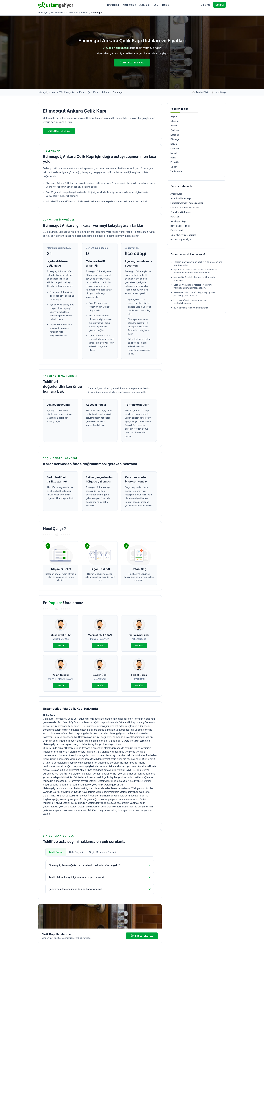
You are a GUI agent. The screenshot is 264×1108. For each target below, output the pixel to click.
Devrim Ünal (99, 674)
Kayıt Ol (219, 5)
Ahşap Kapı (176, 193)
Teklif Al (60, 645)
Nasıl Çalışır (129, 5)
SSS (156, 5)
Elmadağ (174, 134)
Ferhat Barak (139, 674)
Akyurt (173, 116)
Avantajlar (144, 5)
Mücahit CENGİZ (61, 634)
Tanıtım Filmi (202, 92)
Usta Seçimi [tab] (76, 852)
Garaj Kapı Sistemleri (180, 212)
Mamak (174, 153)
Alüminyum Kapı (178, 221)
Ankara (84, 12)
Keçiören (175, 148)
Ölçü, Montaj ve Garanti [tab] (102, 852)
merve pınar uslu (139, 634)
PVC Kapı (175, 216)
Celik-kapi (73, 12)
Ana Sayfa (43, 12)
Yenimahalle (176, 171)
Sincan (173, 166)
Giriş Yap (206, 5)
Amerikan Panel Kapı (180, 198)
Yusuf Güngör (60, 674)
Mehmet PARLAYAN (100, 634)
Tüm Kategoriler (67, 92)
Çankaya (174, 130)
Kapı (81, 92)
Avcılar (173, 125)
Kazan (173, 144)
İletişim (165, 5)
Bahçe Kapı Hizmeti (180, 225)
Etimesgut (175, 139)
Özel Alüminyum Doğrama (183, 235)
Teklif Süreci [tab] (56, 852)
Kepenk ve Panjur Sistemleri (184, 207)
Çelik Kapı (93, 92)
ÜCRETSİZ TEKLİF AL (132, 62)
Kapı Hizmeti (176, 230)
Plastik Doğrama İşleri (181, 239)
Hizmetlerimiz (112, 5)
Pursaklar (175, 162)
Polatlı (173, 157)
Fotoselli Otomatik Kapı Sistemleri (187, 203)
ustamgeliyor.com (46, 92)
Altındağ (174, 121)
